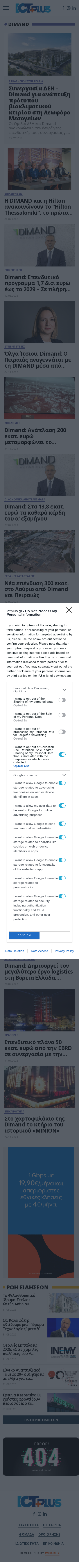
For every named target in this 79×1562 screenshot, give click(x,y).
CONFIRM (24, 935)
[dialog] (39, 781)
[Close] (70, 611)
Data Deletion (14, 951)
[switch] (62, 700)
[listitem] (39, 690)
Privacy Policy (64, 951)
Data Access (39, 951)
